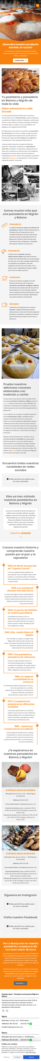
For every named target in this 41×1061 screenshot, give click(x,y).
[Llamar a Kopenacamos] (37, 5)
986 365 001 (24, 793)
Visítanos (13, 158)
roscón (5, 403)
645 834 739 (24, 1017)
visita (14, 450)
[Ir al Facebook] (3, 1003)
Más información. (31, 1052)
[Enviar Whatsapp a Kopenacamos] (30, 1017)
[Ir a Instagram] (7, 1003)
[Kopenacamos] (20, 5)
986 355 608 (24, 856)
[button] (1, 31)
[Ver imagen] (12, 174)
